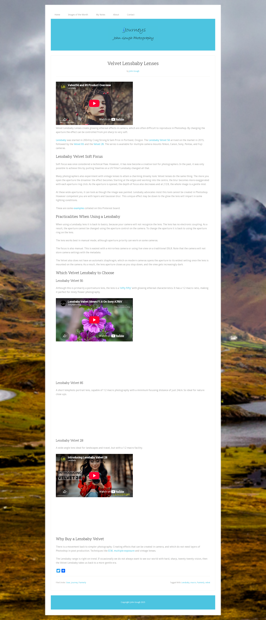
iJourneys (133, 34)
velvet (207, 582)
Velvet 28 (99, 144)
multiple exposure (124, 550)
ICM (110, 550)
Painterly (82, 582)
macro (193, 582)
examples (79, 208)
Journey (74, 582)
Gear (68, 582)
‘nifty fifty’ (125, 288)
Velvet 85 (79, 144)
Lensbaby (61, 140)
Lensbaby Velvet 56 (159, 140)
